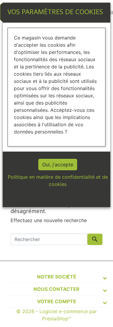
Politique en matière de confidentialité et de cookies (58, 180)
